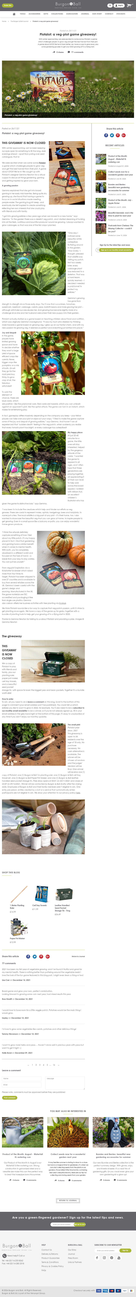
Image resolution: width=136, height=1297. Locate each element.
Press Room (73, 1258)
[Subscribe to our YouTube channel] (119, 1257)
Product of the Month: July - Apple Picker (120, 201)
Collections (57, 14)
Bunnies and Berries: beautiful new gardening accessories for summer (119, 188)
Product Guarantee (51, 1258)
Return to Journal (78, 956)
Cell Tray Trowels (39, 905)
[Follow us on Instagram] (104, 1257)
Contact (109, 14)
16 (54, 1065)
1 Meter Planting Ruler (17, 907)
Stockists (120, 14)
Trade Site (7, 5)
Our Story (97, 14)
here (78, 793)
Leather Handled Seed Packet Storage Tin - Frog (62, 908)
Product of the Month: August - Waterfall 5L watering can (117, 159)
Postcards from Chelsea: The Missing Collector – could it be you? (120, 229)
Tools (23, 14)
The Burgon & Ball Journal (19, 21)
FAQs (44, 1270)
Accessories (34, 14)
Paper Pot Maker (17, 939)
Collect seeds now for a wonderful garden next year (120, 173)
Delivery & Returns (50, 1254)
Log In (120, 5)
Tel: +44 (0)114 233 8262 (12, 1261)
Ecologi (62, 603)
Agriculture (72, 14)
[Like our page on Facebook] (97, 1257)
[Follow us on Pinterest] (111, 1257)
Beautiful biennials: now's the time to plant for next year (120, 214)
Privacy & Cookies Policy (53, 1266)
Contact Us (47, 1250)
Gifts (46, 14)
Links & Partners (75, 1262)
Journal (85, 14)
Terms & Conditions (50, 1262)
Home (4, 21)
